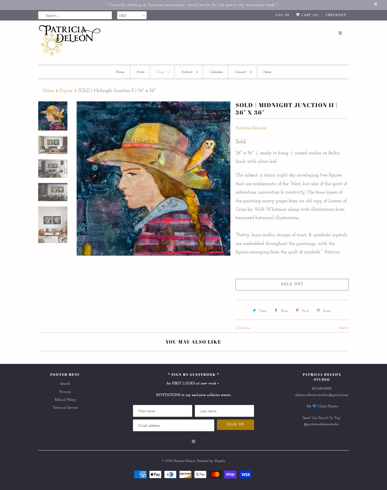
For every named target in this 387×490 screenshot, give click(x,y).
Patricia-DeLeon (251, 128)
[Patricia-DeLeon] (69, 41)
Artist (141, 72)
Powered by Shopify (211, 461)
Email (323, 418)
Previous (244, 328)
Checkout (335, 15)
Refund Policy (65, 400)
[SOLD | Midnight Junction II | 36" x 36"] (153, 178)
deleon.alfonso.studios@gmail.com (322, 395)
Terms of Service (65, 408)
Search (65, 384)
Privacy (65, 392)
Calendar (216, 72)
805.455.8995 (322, 389)
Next (343, 328)
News (267, 72)
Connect (241, 72)
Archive (187, 72)
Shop (161, 72)
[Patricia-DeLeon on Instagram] (340, 33)
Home (120, 72)
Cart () (309, 15)
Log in (282, 15)
